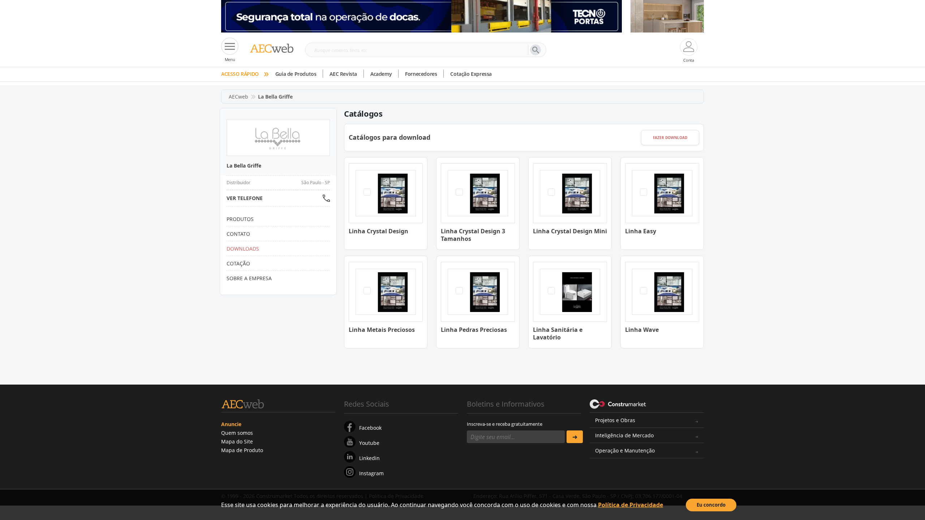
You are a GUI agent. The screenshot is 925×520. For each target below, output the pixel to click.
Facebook (370, 427)
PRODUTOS (240, 219)
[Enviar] (575, 436)
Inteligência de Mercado (624, 435)
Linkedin (369, 458)
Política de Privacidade (630, 505)
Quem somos (237, 432)
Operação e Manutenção (625, 450)
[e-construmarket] (618, 403)
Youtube (369, 442)
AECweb (238, 96)
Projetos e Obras (615, 420)
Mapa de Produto (242, 450)
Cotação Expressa (471, 73)
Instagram (371, 473)
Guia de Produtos (296, 73)
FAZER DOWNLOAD (670, 137)
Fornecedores (421, 73)
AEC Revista (343, 73)
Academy (381, 73)
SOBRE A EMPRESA (249, 278)
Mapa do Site (237, 441)
